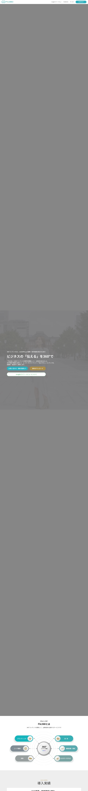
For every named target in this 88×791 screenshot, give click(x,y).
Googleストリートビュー (56, 1)
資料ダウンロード (37, 368)
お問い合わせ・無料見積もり (17, 368)
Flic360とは (66, 1)
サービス (72, 1)
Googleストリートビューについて (26, 374)
